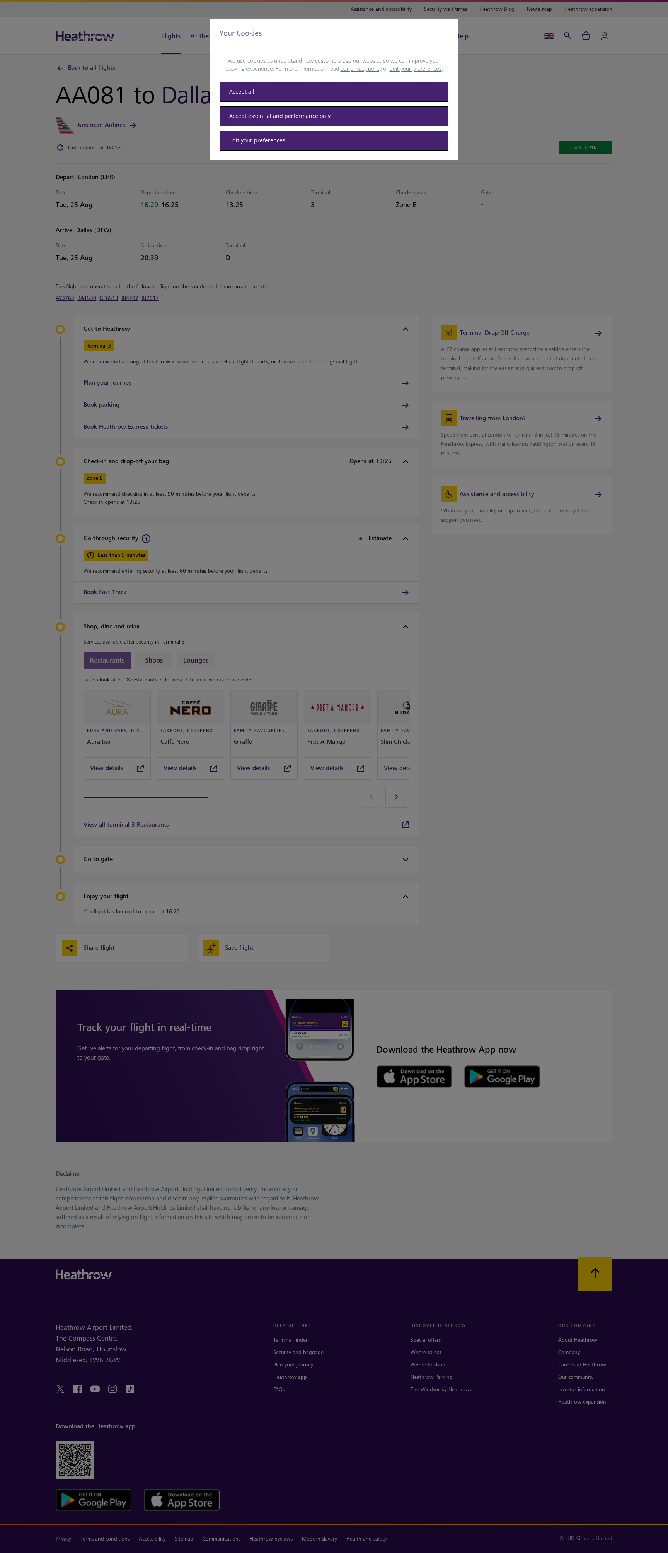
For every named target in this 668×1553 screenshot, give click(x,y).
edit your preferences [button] (416, 68)
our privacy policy (361, 68)
